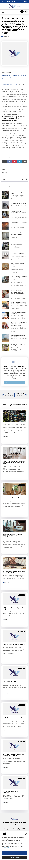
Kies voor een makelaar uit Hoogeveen (10, 791)
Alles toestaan (14, 853)
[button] (26, 834)
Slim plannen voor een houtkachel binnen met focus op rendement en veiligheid (18, 213)
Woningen (6, 36)
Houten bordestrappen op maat (18, 242)
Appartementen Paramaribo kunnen (9, 84)
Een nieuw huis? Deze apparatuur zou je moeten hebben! (14, 571)
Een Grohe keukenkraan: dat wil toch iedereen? (14, 718)
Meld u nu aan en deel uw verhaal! (14, 366)
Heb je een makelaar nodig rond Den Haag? (14, 608)
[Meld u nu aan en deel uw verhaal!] (14, 361)
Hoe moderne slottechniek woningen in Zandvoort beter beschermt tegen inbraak (18, 253)
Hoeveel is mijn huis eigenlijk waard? (14, 424)
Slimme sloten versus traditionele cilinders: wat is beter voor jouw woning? (19, 278)
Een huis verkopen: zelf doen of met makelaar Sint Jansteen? (13, 755)
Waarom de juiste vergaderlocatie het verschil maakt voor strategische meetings (19, 324)
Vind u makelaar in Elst (9, 681)
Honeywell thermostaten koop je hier (14, 644)
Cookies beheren (14, 857)
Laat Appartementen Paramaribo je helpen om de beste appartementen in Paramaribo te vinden (14, 77)
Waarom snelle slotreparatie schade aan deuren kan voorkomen (17, 265)
